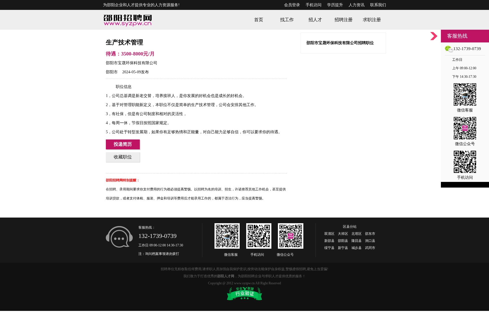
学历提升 (335, 5)
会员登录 (292, 5)
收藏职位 (123, 156)
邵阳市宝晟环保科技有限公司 (131, 63)
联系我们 (378, 5)
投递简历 (123, 144)
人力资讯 (356, 5)
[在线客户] (434, 36)
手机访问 (313, 5)
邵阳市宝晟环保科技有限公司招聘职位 (340, 43)
